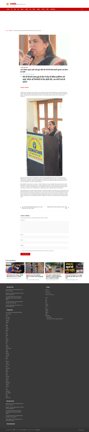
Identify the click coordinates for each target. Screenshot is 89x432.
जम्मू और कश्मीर (8, 348)
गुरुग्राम (7, 340)
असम (7, 315)
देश (11, 9)
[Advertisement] (44, 19)
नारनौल (7, 363)
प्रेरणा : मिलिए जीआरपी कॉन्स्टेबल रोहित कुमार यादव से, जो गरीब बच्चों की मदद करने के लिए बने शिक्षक (32, 207)
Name (21, 234)
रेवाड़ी (24, 67)
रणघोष (13, 4)
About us (47, 289)
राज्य (18, 9)
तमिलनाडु (7, 353)
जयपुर (7, 350)
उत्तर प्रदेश (8, 319)
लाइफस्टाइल (8, 391)
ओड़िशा (7, 325)
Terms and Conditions (49, 294)
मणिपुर (7, 374)
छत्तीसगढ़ (7, 346)
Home (8, 9)
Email (21, 240)
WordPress (38, 429)
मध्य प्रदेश (7, 376)
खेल (30, 9)
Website (22, 245)
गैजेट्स (7, 342)
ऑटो (6, 324)
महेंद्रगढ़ (7, 381)
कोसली (7, 335)
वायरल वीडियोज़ (8, 392)
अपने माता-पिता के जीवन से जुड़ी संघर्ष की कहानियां (14, 312)
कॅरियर (47, 9)
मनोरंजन (43, 9)
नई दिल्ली (7, 361)
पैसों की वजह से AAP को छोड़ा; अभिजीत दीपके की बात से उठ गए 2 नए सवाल (15, 275)
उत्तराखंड (7, 320)
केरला (7, 332)
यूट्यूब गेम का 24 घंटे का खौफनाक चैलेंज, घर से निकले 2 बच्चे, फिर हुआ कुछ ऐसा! (34, 276)
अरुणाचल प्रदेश (8, 314)
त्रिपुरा (7, 358)
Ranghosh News (31, 74)
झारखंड (7, 351)
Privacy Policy (48, 293)
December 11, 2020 (24, 74)
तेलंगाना (7, 356)
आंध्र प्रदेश (8, 317)
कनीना (7, 327)
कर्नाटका (7, 328)
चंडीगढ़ (7, 345)
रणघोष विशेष (52, 9)
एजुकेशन (38, 9)
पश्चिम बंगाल (8, 368)
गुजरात (7, 338)
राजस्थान (7, 386)
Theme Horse (23, 429)
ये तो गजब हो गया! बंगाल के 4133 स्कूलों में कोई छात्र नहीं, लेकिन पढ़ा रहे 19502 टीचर (73, 276)
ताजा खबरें (8, 272)
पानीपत (7, 369)
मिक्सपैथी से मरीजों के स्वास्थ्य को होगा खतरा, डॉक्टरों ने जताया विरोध (57, 207)
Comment (22, 220)
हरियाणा (22, 9)
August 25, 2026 (10, 278)
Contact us (47, 291)
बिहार (6, 373)
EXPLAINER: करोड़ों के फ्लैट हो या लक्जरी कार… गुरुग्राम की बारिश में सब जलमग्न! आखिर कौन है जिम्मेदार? (53, 276)
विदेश (15, 9)
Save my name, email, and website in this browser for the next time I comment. (38, 250)
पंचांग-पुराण (7, 365)
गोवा (6, 343)
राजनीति (26, 9)
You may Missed (11, 260)
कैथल (7, 333)
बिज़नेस (34, 9)
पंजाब (6, 366)
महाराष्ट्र (7, 379)
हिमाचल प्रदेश (8, 397)
